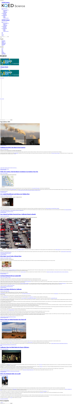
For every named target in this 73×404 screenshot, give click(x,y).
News (2, 9)
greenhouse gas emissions (4, 191)
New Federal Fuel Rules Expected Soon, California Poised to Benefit (18, 214)
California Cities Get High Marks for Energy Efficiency (14, 347)
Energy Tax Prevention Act (62, 283)
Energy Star (40, 364)
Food (2, 51)
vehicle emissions (11, 211)
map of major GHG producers (36, 188)
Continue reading (8, 167)
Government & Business (3, 145)
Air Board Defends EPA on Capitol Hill (10, 275)
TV (2, 49)
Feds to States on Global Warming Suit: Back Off (13, 319)
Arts (2, 50)
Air (0, 344)
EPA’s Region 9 (15, 389)
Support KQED (4, 53)
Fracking (4, 11)
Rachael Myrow (6, 321)
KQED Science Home (4, 8)
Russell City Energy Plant (27, 281)
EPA (0, 191)
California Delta (5, 25)
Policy (12, 286)
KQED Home (3, 40)
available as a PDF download (10, 285)
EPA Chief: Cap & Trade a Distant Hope (10, 256)
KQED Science (6, 2)
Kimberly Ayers (7, 195)
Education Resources (4, 15)
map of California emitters (13, 189)
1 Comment (10, 195)
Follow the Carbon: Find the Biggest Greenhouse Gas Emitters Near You (19, 171)
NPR (2, 32)
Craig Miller (6, 173)
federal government (6, 211)
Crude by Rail (5, 12)
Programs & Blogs (4, 13)
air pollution (1, 211)
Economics (2, 344)
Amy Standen (6, 375)
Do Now (4, 16)
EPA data (41, 366)
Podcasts (3, 42)
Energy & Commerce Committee (24, 283)
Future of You (5, 14)
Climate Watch (4, 67)
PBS (2, 33)
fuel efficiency (9, 253)
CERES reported (58, 249)
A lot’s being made (2, 293)
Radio (2, 48)
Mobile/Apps (3, 44)
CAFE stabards (2, 253)
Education (3, 52)
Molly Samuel (6, 149)
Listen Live (3, 41)
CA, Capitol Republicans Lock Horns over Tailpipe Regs (15, 194)
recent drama (41, 392)
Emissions (5, 253)
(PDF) (9, 364)
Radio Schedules (4, 43)
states (15, 344)
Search (2, 35)
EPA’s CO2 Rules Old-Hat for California (11, 289)
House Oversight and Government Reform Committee (52, 208)
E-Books (4, 17)
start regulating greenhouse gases (26, 293)
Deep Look (4, 27)
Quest (11, 397)
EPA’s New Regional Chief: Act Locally (10, 373)
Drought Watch (5, 10)
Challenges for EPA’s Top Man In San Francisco (12, 147)
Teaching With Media (6, 31)
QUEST (4, 29)
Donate (3, 34)
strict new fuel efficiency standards (19, 249)
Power (7, 317)
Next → (2, 402)
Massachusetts (56, 293)
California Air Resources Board (4, 286)
